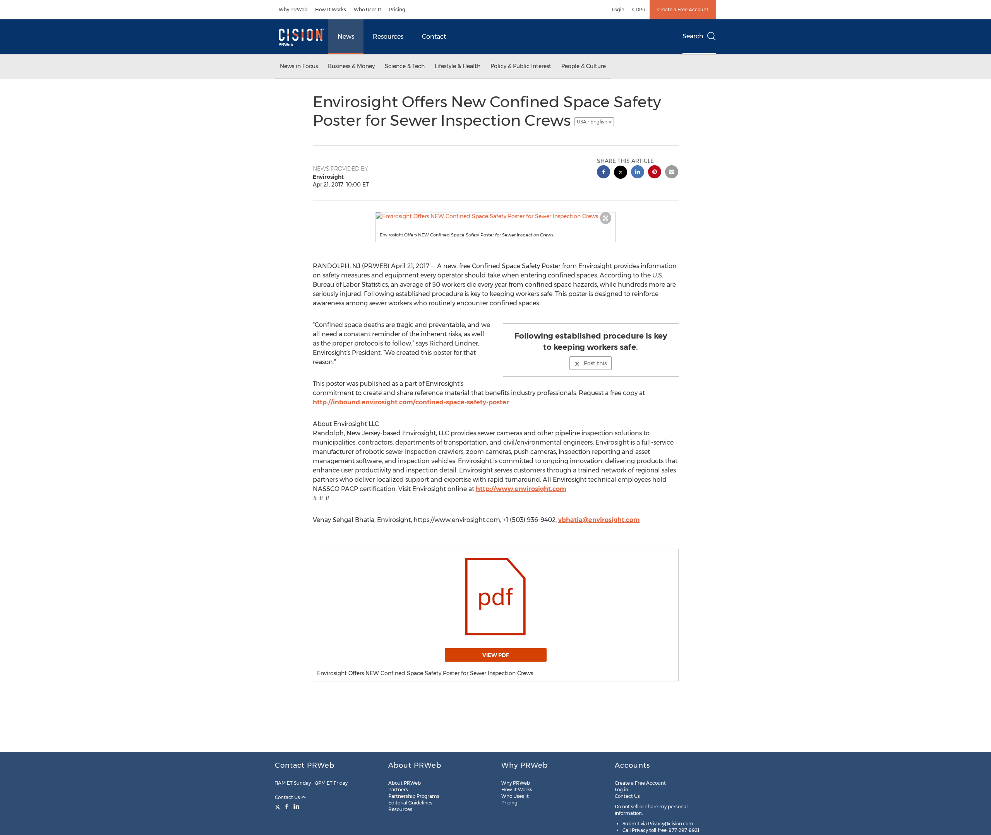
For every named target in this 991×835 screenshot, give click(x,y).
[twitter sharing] (620, 173)
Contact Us (288, 797)
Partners (398, 789)
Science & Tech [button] (405, 66)
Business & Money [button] (351, 66)
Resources (388, 36)
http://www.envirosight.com (521, 489)
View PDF (495, 655)
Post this (595, 363)
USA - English (593, 122)
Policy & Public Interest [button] (520, 66)
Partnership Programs (413, 796)
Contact (434, 36)
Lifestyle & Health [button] (457, 66)
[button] (495, 216)
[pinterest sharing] (654, 172)
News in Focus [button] (299, 66)
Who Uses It (367, 9)
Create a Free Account (682, 9)
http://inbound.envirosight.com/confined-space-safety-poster (411, 402)
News (346, 36)
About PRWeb (404, 783)
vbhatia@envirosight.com (599, 520)
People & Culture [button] (583, 66)
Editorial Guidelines (410, 803)
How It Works (330, 9)
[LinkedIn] (296, 806)
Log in (621, 789)
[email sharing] (671, 172)
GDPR (639, 9)
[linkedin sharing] (637, 172)
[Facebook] (286, 806)
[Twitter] (278, 806)
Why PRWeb (293, 9)
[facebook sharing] (603, 172)
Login (618, 9)
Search (692, 36)
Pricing (397, 9)
